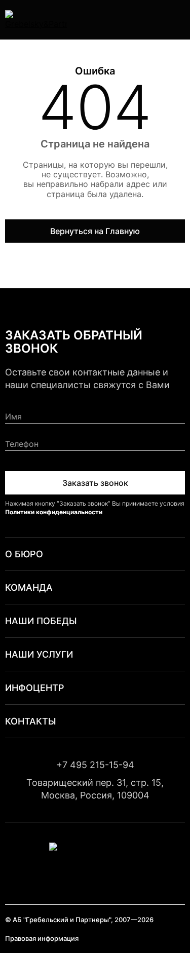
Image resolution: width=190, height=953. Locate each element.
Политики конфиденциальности (53, 512)
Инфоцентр (34, 687)
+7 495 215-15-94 (95, 764)
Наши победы (41, 621)
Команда (29, 587)
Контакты (30, 721)
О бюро (24, 554)
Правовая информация (42, 938)
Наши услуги (39, 654)
